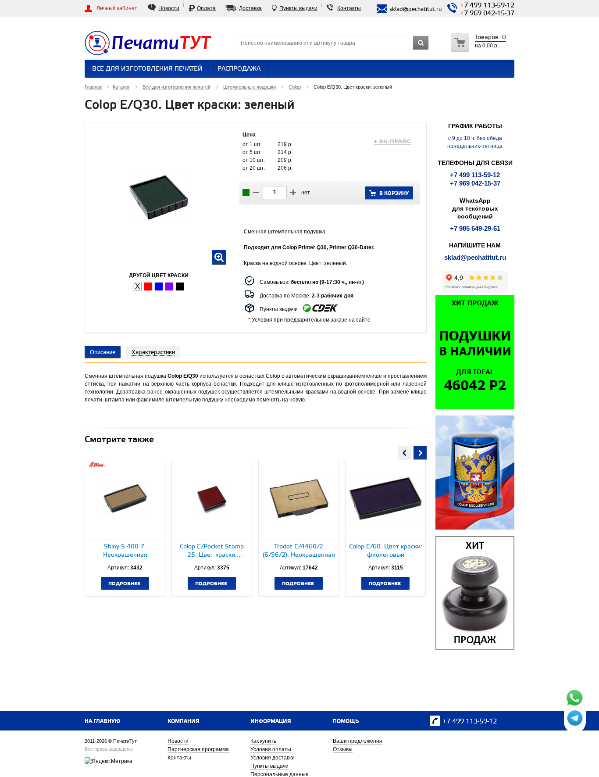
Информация (270, 721)
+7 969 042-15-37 (487, 14)
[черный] (180, 286)
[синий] (158, 286)
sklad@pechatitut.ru (475, 257)
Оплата (206, 8)
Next (420, 452)
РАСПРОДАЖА (238, 69)
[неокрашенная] (137, 286)
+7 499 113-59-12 (487, 6)
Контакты (349, 8)
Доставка (250, 8)
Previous (404, 452)
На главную (102, 721)
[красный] (148, 286)
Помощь (346, 721)
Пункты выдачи (298, 8)
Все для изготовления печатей (147, 69)
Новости (168, 8)
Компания (184, 721)
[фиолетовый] (169, 286)
